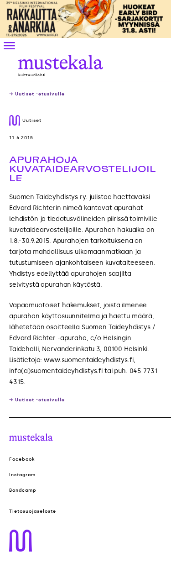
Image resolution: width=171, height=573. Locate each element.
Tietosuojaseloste (32, 511)
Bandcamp (22, 490)
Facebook (22, 459)
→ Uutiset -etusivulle (37, 94)
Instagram (22, 475)
